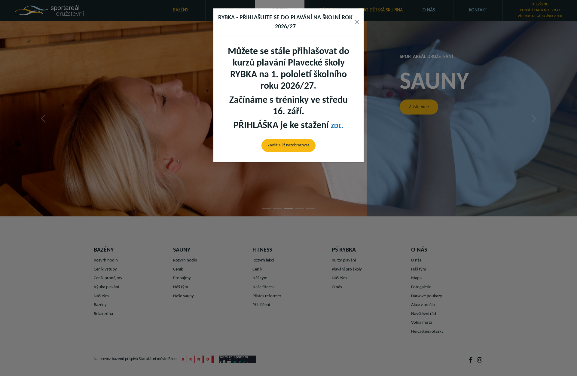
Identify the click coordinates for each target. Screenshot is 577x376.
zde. (337, 126)
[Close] (357, 22)
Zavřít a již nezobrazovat (288, 145)
